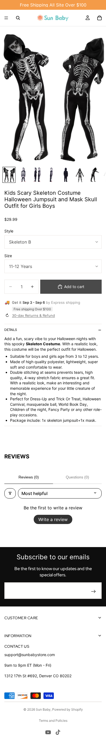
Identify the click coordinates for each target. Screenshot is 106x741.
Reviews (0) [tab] (28, 477)
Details (10, 330)
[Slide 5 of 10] (65, 174)
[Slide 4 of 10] (51, 174)
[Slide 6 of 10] (80, 174)
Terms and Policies (53, 720)
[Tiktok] (58, 732)
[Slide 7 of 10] (94, 174)
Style (8, 231)
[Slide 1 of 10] (9, 174)
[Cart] (99, 18)
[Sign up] (93, 591)
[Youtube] (48, 732)
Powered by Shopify (67, 709)
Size (8, 255)
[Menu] (6, 18)
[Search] (18, 18)
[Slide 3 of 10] (37, 174)
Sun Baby (43, 709)
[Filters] (10, 493)
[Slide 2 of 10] (23, 174)
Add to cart (74, 286)
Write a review (53, 519)
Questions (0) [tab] (77, 477)
